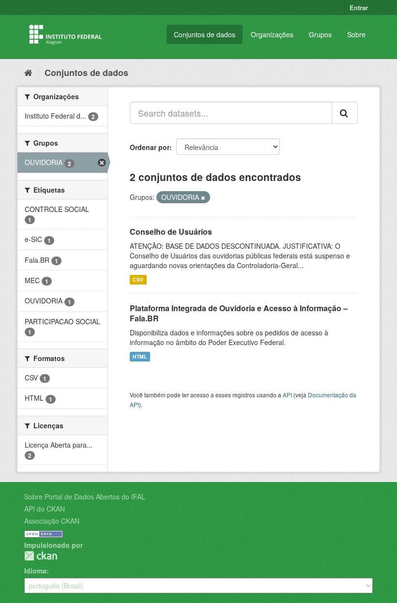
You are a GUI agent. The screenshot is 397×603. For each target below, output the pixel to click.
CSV (138, 279)
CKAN (40, 556)
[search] (345, 113)
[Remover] (203, 197)
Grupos (320, 34)
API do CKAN (44, 508)
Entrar (359, 7)
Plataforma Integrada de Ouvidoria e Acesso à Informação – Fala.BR (239, 313)
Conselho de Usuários (171, 231)
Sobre (356, 34)
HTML (140, 356)
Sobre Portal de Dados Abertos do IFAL (84, 496)
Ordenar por (149, 147)
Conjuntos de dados (204, 34)
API (287, 395)
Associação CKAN (51, 521)
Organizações (272, 34)
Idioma (35, 570)
